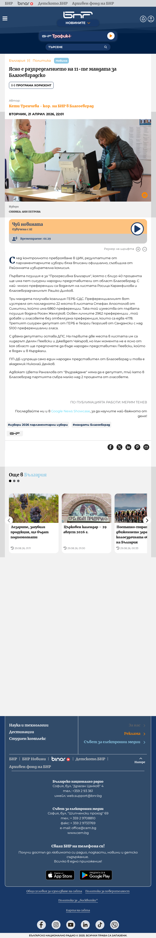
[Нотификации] (143, 18)
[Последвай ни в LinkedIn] (85, 925)
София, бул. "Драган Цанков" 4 (78, 786)
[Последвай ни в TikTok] (100, 925)
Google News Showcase (70, 411)
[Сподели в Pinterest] (137, 447)
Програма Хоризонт (33, 85)
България (17, 61)
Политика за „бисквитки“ (78, 900)
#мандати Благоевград (91, 425)
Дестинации (21, 732)
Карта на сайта (78, 910)
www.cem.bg (78, 833)
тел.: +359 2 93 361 (78, 791)
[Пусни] (111, 35)
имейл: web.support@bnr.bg (78, 796)
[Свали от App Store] (60, 875)
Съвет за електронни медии (112, 741)
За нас (134, 725)
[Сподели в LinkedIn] (128, 447)
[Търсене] (105, 47)
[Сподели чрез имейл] (146, 447)
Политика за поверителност (107, 891)
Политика (42, 61)
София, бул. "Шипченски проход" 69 (78, 813)
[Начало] (78, 15)
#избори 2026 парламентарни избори (38, 425)
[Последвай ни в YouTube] (71, 925)
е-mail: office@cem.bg (78, 828)
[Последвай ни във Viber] (114, 925)
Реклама (132, 733)
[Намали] (144, 249)
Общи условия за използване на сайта (54, 891)
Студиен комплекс (27, 738)
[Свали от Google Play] (96, 875)
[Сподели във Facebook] (110, 447)
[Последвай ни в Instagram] (56, 925)
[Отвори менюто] (5, 18)
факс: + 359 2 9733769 (78, 823)
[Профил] (150, 18)
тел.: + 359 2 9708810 (78, 818)
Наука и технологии (29, 725)
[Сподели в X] (119, 447)
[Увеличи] (138, 249)
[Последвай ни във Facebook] (41, 925)
